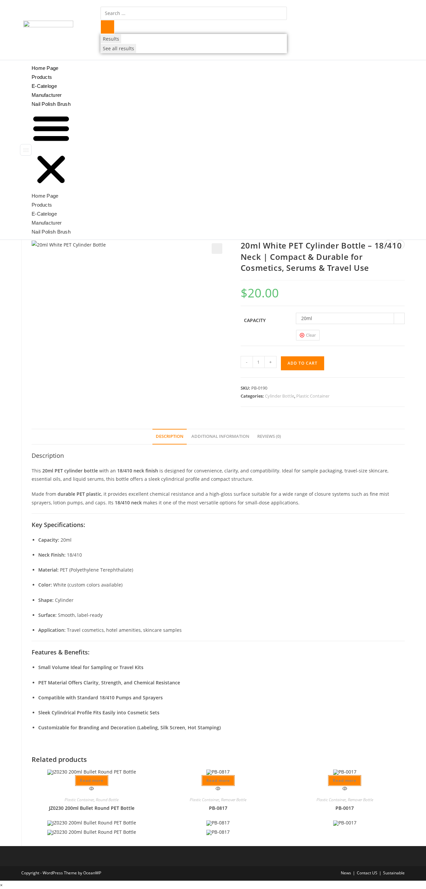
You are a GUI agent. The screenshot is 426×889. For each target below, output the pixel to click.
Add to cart (303, 363)
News (346, 873)
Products (42, 77)
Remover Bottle (233, 799)
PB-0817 (218, 808)
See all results (118, 48)
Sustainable (394, 873)
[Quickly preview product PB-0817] (218, 789)
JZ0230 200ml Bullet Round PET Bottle (91, 808)
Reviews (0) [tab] (269, 436)
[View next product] (400, 244)
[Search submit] (107, 27)
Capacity (255, 320)
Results (111, 39)
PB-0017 (344, 808)
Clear (311, 335)
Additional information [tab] (220, 436)
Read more (92, 780)
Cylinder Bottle (279, 396)
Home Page (45, 68)
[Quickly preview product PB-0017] (344, 789)
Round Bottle (107, 799)
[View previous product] (388, 244)
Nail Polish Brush (51, 104)
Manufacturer (47, 95)
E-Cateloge (44, 86)
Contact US (367, 873)
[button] (26, 150)
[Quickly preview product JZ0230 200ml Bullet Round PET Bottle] (91, 789)
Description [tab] (169, 436)
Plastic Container (312, 396)
